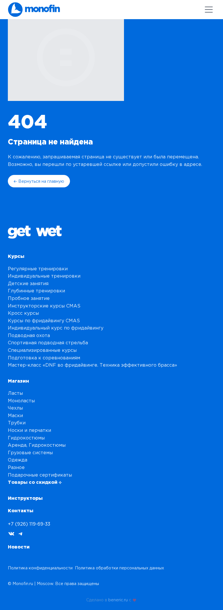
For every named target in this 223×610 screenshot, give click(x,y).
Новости (19, 546)
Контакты (20, 510)
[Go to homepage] (34, 9)
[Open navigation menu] (208, 9)
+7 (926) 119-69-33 (29, 523)
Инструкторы (25, 498)
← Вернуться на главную (38, 181)
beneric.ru (118, 599)
